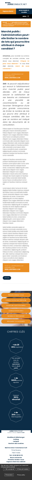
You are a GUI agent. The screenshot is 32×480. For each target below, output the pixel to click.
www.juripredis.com (12, 77)
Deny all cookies (23, 469)
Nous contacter (16, 458)
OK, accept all (9, 469)
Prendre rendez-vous (16, 460)
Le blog (16, 439)
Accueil (5, 22)
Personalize (9, 475)
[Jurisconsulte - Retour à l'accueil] (16, 3)
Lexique (16, 441)
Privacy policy (21, 475)
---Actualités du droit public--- (19, 22)
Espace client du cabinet (16, 462)
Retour (7, 277)
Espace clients (8, 11)
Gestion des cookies (16, 443)
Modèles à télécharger (16, 437)
